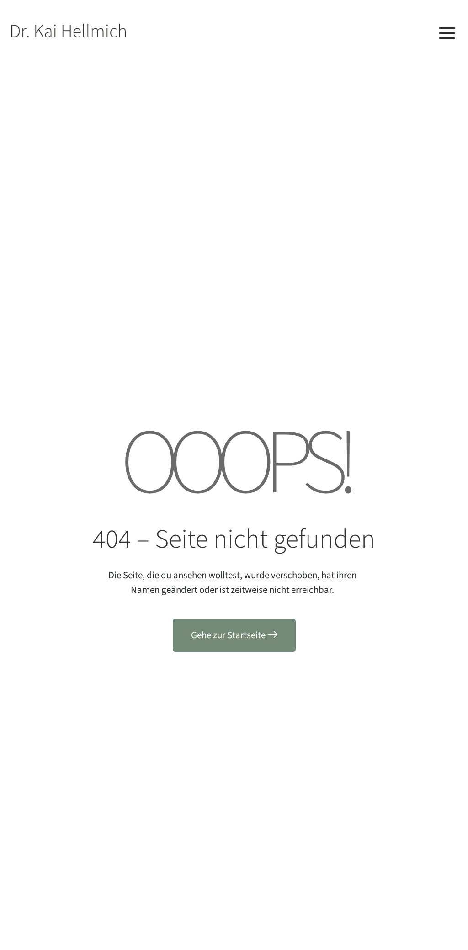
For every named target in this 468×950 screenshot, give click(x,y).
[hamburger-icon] (446, 35)
